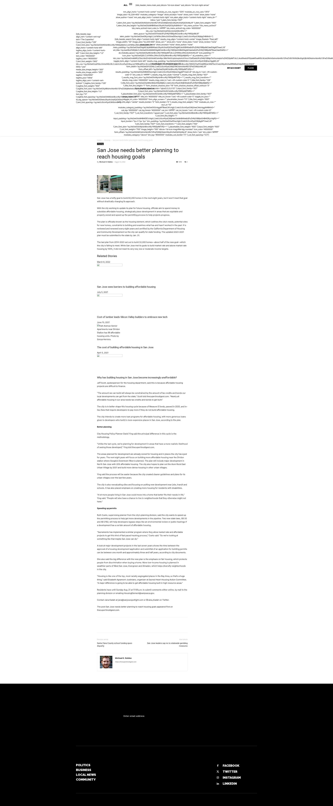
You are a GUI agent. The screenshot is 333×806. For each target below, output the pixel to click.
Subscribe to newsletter (238, 716)
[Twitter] (105, 167)
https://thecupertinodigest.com (125, 662)
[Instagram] (217, 777)
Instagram (232, 777)
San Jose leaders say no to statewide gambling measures (167, 644)
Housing (107, 140)
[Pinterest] (111, 167)
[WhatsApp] (117, 167)
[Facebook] (99, 167)
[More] (123, 167)
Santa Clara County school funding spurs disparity (114, 644)
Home (99, 140)
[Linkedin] (217, 783)
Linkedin (230, 783)
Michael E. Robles (106, 162)
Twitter (230, 771)
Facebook (231, 765)
